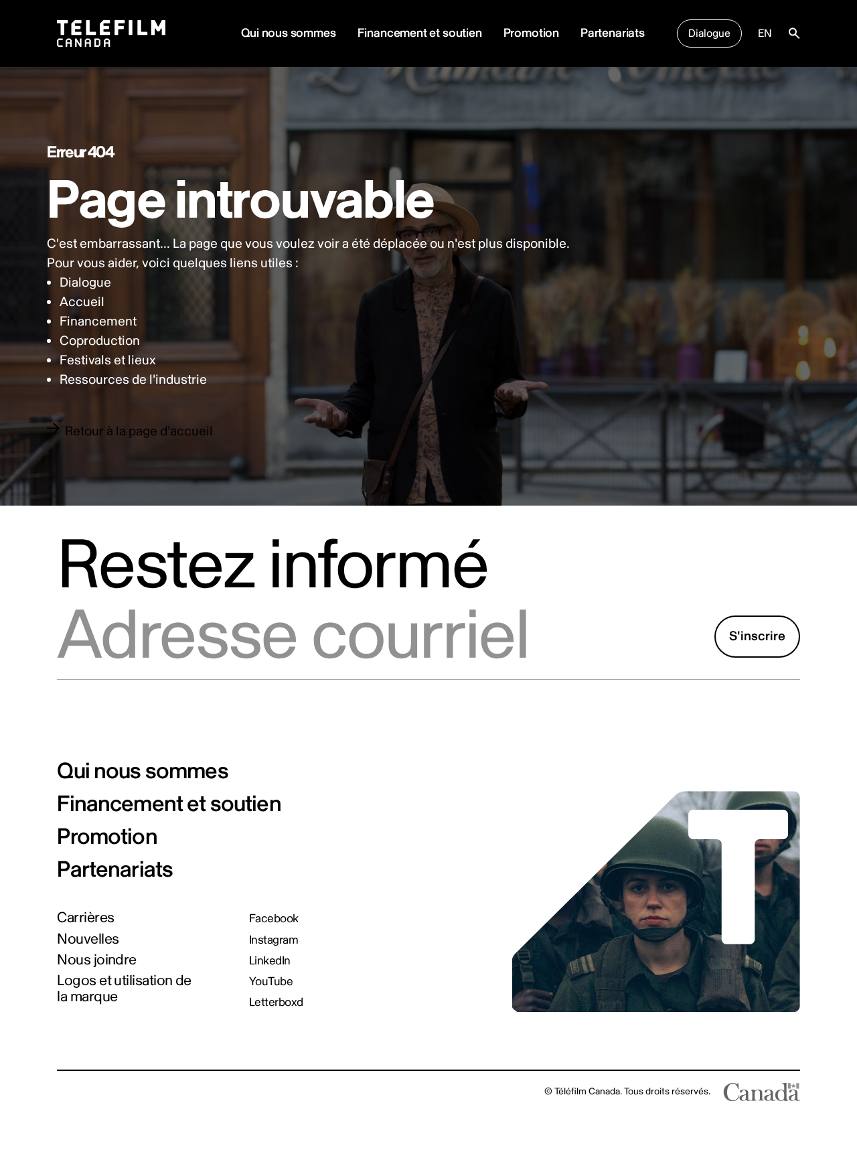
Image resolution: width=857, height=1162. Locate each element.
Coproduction (100, 341)
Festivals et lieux (108, 360)
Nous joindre (96, 960)
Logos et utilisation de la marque (124, 989)
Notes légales (85, 1091)
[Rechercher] (794, 33)
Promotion (531, 33)
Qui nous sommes (142, 772)
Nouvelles (88, 940)
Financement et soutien (420, 33)
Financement (98, 321)
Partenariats (612, 33)
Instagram (273, 940)
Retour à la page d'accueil (139, 431)
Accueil (82, 302)
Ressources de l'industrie (133, 380)
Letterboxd (276, 1002)
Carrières (85, 918)
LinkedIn (270, 960)
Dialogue (709, 33)
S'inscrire (757, 636)
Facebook (274, 918)
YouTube (271, 981)
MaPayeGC (150, 1091)
